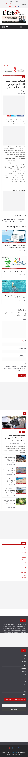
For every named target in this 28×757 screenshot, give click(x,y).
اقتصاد (24, 549)
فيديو (25, 575)
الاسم (24, 341)
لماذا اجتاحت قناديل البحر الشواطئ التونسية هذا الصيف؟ (9, 470)
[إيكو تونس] (24, 27)
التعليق (24, 319)
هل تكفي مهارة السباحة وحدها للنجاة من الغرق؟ (15, 297)
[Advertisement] (14, 48)
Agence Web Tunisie (18, 754)
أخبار (23, 77)
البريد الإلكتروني (21, 348)
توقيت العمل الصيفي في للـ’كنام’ (14, 271)
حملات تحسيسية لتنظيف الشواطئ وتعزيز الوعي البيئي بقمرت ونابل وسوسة (9, 459)
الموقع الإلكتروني (22, 355)
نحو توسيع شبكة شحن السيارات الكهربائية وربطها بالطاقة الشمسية (14, 438)
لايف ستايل (23, 559)
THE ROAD (12, 754)
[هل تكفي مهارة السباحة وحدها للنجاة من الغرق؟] (14, 281)
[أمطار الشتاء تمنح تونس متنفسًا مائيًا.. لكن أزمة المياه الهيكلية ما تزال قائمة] (21, 492)
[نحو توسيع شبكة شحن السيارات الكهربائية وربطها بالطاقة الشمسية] (14, 422)
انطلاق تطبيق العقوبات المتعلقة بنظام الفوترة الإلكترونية (14, 246)
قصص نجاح (23, 572)
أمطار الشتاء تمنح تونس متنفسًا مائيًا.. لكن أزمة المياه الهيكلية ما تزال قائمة (9, 491)
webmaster (13, 93)
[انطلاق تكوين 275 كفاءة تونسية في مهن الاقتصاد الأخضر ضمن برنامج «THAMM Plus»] (21, 503)
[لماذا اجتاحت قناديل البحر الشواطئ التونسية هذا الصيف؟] (21, 471)
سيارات (24, 554)
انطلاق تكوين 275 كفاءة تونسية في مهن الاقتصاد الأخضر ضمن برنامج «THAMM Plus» (9, 502)
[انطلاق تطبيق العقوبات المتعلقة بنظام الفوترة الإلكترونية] (14, 231)
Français (24, 577)
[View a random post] (3, 27)
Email (25, 703)
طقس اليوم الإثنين (19, 215)
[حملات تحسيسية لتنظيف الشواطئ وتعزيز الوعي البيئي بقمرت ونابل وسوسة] (21, 460)
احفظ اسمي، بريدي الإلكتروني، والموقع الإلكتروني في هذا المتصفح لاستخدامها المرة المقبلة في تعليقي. (15, 368)
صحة (25, 565)
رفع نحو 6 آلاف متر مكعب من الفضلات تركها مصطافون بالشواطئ (9, 480)
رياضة (25, 570)
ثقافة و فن (23, 557)
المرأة (25, 567)
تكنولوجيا (24, 552)
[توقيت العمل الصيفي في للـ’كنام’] (14, 257)
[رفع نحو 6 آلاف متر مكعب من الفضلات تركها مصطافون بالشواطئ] (21, 481)
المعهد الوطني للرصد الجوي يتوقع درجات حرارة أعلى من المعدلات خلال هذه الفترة (14, 220)
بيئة (20, 431)
